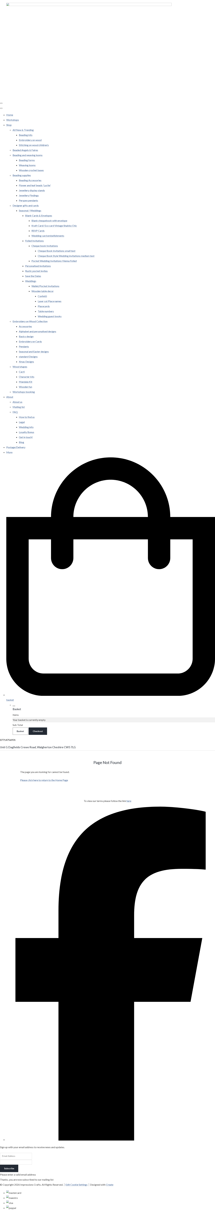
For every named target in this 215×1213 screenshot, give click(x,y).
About (9, 396)
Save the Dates (33, 275)
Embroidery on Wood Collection (30, 321)
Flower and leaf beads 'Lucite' (35, 185)
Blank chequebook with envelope (49, 220)
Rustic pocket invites (36, 270)
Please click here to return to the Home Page (44, 780)
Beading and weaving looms (27, 155)
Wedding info (26, 427)
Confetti (42, 296)
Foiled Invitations (34, 240)
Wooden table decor (42, 291)
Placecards (44, 306)
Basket (20, 731)
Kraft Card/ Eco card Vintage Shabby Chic (54, 225)
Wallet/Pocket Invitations (45, 286)
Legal (22, 422)
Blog (21, 442)
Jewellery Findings (29, 195)
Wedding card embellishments (47, 235)
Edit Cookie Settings (76, 1184)
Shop (9, 124)
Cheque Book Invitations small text (56, 250)
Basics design (26, 336)
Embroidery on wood (30, 140)
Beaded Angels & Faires (25, 150)
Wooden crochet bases (31, 170)
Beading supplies (22, 175)
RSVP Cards (38, 230)
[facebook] (110, 1139)
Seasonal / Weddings (30, 210)
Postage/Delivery (15, 447)
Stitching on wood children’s (34, 145)
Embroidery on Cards (30, 341)
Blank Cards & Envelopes (38, 215)
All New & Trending (23, 129)
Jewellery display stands (32, 190)
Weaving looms (27, 165)
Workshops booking (24, 391)
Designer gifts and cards (26, 205)
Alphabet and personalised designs (37, 331)
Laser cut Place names (49, 301)
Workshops (12, 119)
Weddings (30, 281)
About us (17, 401)
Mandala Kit (25, 381)
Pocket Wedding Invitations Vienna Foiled (54, 260)
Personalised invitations (38, 265)
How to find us (27, 417)
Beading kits (25, 134)
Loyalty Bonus (26, 432)
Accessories (25, 326)
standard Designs (28, 356)
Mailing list (19, 406)
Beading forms (27, 160)
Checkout (38, 731)
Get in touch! (26, 437)
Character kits (26, 376)
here (129, 800)
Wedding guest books (50, 316)
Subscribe (9, 1168)
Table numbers (46, 311)
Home (9, 114)
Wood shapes (20, 366)
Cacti (22, 371)
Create (109, 1184)
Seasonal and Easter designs (34, 351)
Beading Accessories (30, 180)
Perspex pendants (28, 200)
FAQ (15, 411)
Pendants (24, 346)
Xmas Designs (26, 361)
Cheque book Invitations (44, 245)
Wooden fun (25, 386)
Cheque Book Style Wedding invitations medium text (66, 255)
